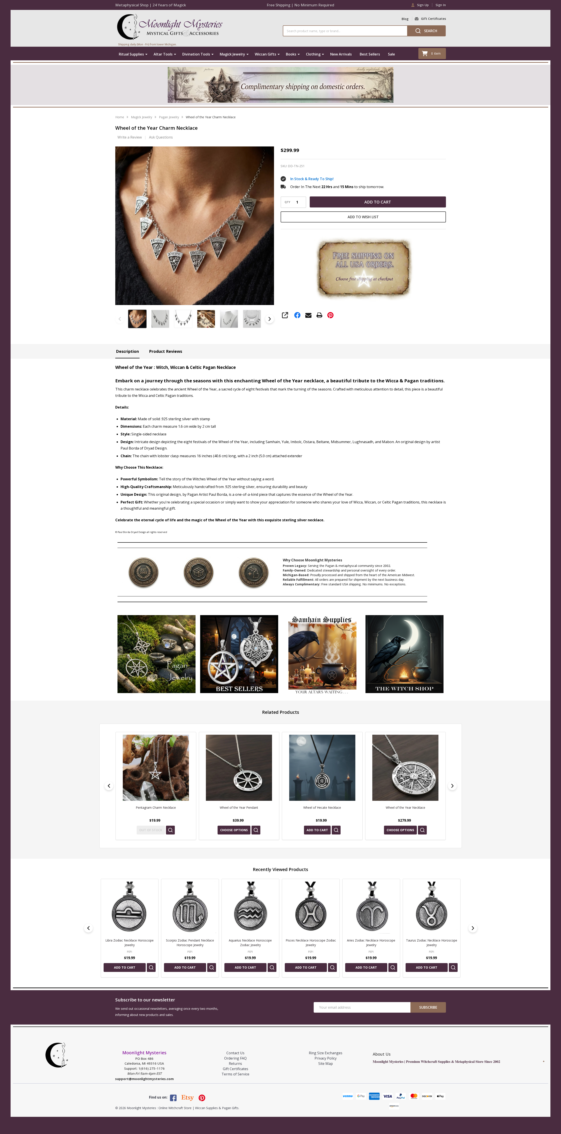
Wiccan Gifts (265, 54)
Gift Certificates (235, 1068)
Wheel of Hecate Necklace (239, 807)
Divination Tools (196, 54)
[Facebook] (297, 315)
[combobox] (345, 30)
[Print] (319, 315)
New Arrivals (341, 54)
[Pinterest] (330, 315)
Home (119, 117)
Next (269, 318)
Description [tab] (127, 351)
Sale (391, 54)
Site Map (325, 1063)
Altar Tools (163, 54)
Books (291, 54)
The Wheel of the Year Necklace (405, 807)
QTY (287, 202)
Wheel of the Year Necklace (322, 807)
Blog (405, 19)
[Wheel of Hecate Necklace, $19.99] (238, 768)
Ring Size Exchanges (325, 1053)
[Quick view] (172, 830)
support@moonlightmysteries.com (144, 1079)
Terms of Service (235, 1074)
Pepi (129, 952)
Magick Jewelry (232, 54)
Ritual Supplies (131, 54)
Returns (235, 1063)
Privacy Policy (326, 1058)
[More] (146, 54)
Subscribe (428, 1007)
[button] (156, 654)
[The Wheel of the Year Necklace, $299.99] (405, 768)
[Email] (308, 315)
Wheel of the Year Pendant (155, 807)
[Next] (452, 785)
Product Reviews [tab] (165, 351)
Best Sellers (370, 54)
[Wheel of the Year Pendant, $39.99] (155, 768)
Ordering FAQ (235, 1058)
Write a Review (129, 137)
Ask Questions (161, 137)
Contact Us (235, 1053)
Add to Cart (377, 202)
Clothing (313, 54)
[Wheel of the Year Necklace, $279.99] (322, 768)
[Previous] (108, 785)
